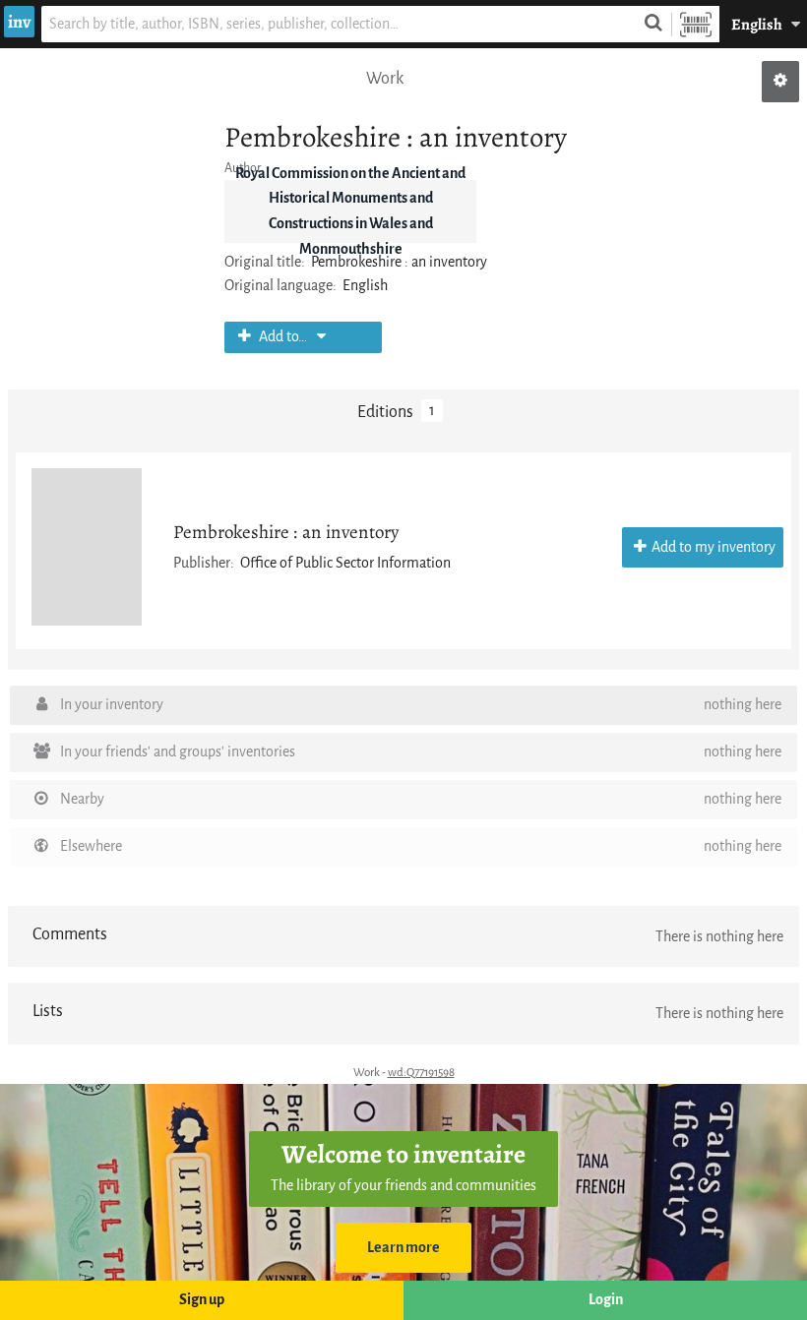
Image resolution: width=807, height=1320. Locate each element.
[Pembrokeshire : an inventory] (86, 547)
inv (19, 21)
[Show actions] (780, 81)
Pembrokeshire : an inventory (286, 531)
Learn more (403, 1247)
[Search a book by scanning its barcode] (695, 24)
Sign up (201, 1299)
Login (606, 1299)
